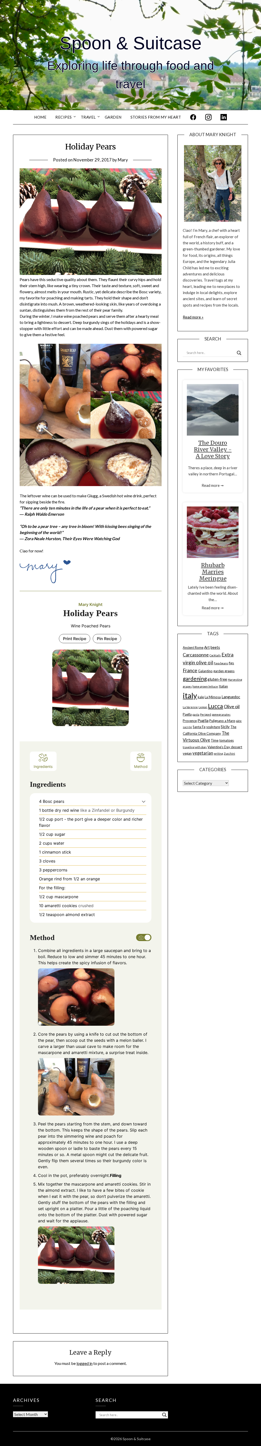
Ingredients (43, 766)
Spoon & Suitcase (131, 43)
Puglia (203, 720)
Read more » (193, 317)
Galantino (205, 671)
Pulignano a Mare (222, 721)
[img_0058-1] (126, 415)
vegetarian (202, 753)
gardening (195, 678)
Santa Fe (199, 727)
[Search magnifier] (239, 353)
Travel (88, 117)
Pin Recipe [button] (107, 638)
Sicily (225, 726)
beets (215, 647)
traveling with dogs (195, 747)
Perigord (205, 714)
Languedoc (230, 696)
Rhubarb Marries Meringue (213, 572)
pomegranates (221, 714)
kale (201, 697)
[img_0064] (91, 462)
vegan (187, 753)
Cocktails (215, 655)
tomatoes (226, 740)
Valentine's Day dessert (224, 747)
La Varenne (190, 707)
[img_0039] (55, 391)
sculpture (213, 727)
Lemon (203, 707)
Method (141, 766)
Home (40, 117)
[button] (143, 801)
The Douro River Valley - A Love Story (213, 449)
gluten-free (217, 679)
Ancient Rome (193, 647)
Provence (190, 721)
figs (231, 663)
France (190, 670)
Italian (223, 686)
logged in (84, 1363)
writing (218, 753)
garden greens (223, 671)
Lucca (215, 705)
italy (190, 695)
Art (207, 647)
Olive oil (232, 706)
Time (214, 740)
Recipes (63, 117)
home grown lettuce (205, 686)
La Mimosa (213, 697)
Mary (123, 159)
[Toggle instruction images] (143, 937)
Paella (187, 714)
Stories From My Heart (155, 117)
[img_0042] (126, 367)
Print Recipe (74, 638)
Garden (113, 117)
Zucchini (229, 753)
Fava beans (221, 663)
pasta (195, 714)
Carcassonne (196, 654)
